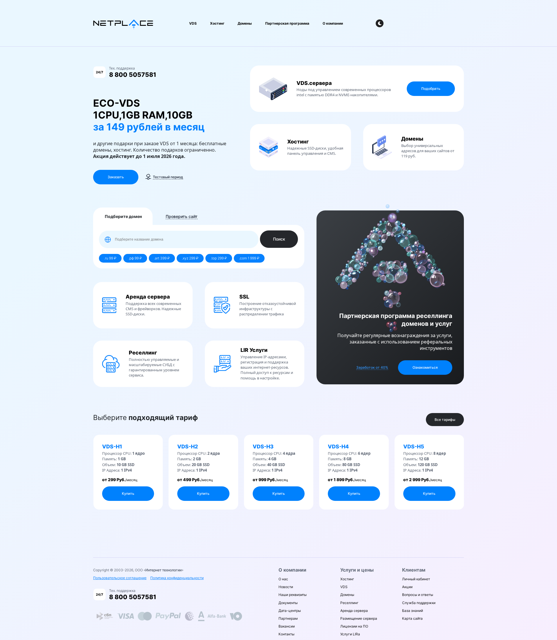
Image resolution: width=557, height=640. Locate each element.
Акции (407, 587)
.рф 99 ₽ (135, 258)
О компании (333, 23)
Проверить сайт (182, 216)
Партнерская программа (287, 23)
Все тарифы (445, 419)
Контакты (286, 634)
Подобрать (430, 88)
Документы (288, 603)
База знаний (412, 610)
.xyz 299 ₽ (190, 258)
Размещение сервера (358, 618)
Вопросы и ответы (417, 594)
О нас (283, 579)
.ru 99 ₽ (110, 258)
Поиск (279, 239)
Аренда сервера (354, 610)
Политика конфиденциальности (177, 578)
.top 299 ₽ (219, 258)
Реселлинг (349, 603)
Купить (128, 493)
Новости (285, 587)
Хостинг (217, 23)
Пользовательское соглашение (120, 578)
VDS (193, 23)
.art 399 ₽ (162, 258)
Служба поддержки (418, 603)
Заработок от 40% (372, 367)
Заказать (116, 177)
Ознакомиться (425, 367)
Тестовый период (168, 177)
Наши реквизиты (292, 594)
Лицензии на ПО (354, 626)
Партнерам (288, 618)
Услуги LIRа (350, 634)
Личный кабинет (416, 579)
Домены (245, 23)
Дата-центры (289, 610)
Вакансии (286, 626)
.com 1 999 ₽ (249, 258)
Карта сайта (412, 618)
